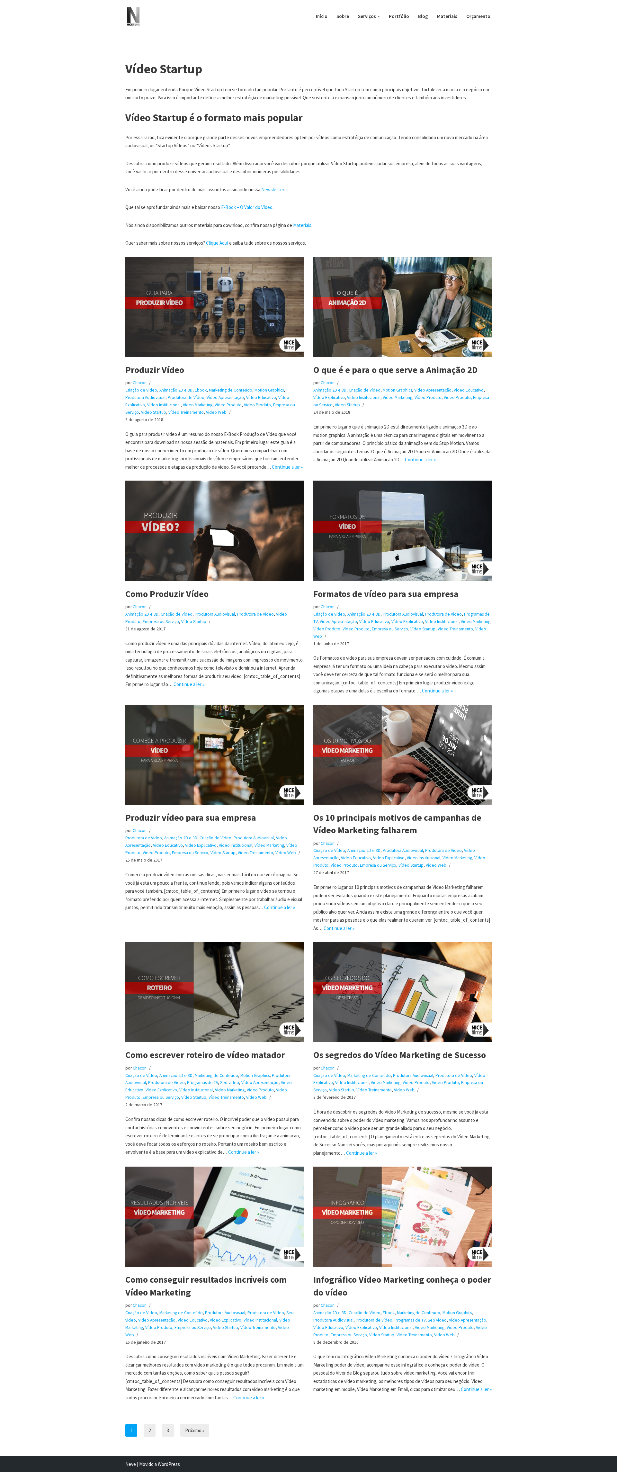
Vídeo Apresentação (225, 397)
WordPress (169, 1464)
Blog (423, 16)
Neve (130, 1464)
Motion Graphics (269, 390)
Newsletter (272, 189)
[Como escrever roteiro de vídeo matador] (214, 992)
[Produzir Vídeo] (214, 307)
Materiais (447, 16)
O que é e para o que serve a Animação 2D (395, 369)
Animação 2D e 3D (175, 390)
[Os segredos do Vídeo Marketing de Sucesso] (402, 992)
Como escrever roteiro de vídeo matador (205, 1055)
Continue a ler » (287, 467)
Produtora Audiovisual (145, 397)
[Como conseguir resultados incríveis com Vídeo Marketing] (214, 1217)
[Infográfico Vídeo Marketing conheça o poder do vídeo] (402, 1217)
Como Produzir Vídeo (167, 594)
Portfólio (399, 16)
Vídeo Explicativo (329, 397)
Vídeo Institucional (164, 405)
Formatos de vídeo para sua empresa (386, 594)
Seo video (229, 1082)
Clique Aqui (217, 243)
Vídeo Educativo (261, 397)
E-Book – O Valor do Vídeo (247, 207)
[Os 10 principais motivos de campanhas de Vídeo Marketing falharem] (402, 755)
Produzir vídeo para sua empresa (190, 817)
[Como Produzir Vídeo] (214, 531)
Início (321, 16)
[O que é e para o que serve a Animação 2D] (402, 307)
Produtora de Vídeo (186, 397)
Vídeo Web (216, 412)
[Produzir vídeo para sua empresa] (214, 755)
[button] (379, 16)
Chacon (140, 382)
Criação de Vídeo (141, 390)
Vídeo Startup (153, 412)
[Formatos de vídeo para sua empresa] (402, 531)
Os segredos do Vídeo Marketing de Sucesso (399, 1055)
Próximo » (194, 1430)
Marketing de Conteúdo (230, 390)
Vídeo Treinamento (186, 412)
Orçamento (478, 16)
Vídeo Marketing (197, 405)
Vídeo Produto (228, 405)
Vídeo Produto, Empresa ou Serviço (375, 629)
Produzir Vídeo (154, 369)
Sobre (342, 16)
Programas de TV (202, 1082)
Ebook (201, 390)
